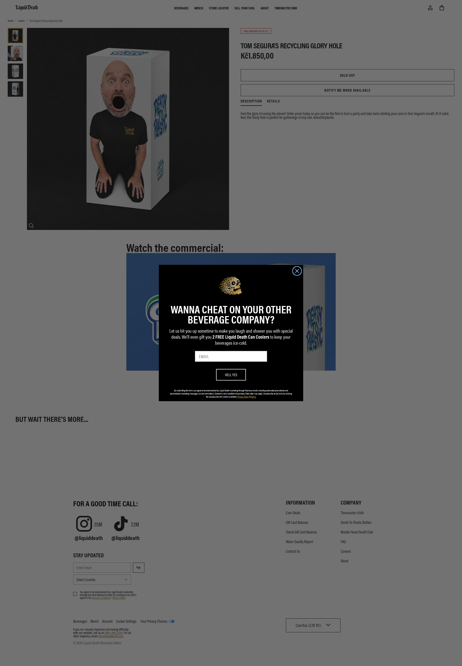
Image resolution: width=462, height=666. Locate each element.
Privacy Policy (243, 396)
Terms (253, 396)
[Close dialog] (297, 271)
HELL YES (231, 374)
